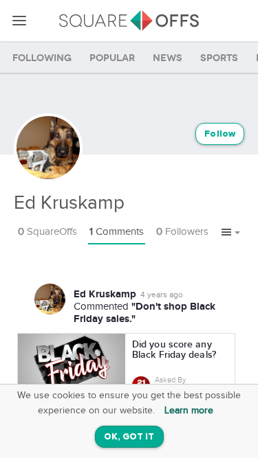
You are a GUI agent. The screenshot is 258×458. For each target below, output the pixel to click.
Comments (116, 232)
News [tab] (167, 58)
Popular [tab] (112, 58)
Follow (219, 134)
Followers (182, 232)
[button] (230, 232)
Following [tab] (42, 58)
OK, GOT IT (129, 437)
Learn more (188, 410)
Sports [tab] (219, 58)
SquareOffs (47, 232)
